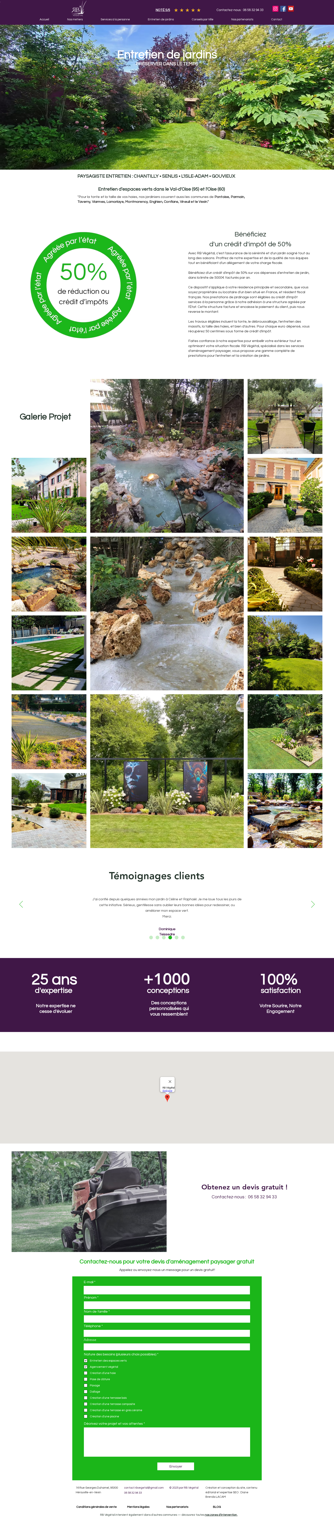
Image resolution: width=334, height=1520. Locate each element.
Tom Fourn (167, 928)
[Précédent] (21, 904)
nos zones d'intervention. (221, 1514)
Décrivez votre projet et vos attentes (113, 1423)
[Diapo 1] (151, 937)
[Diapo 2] (157, 937)
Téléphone (92, 1326)
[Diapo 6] (183, 937)
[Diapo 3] (164, 937)
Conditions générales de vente (96, 1506)
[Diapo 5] (176, 937)
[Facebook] (283, 9)
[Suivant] (313, 904)
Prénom (90, 1297)
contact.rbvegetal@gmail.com (144, 1487)
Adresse (90, 1339)
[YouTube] (291, 9)
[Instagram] (275, 9)
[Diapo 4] (170, 937)
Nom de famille (96, 1311)
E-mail (88, 1282)
